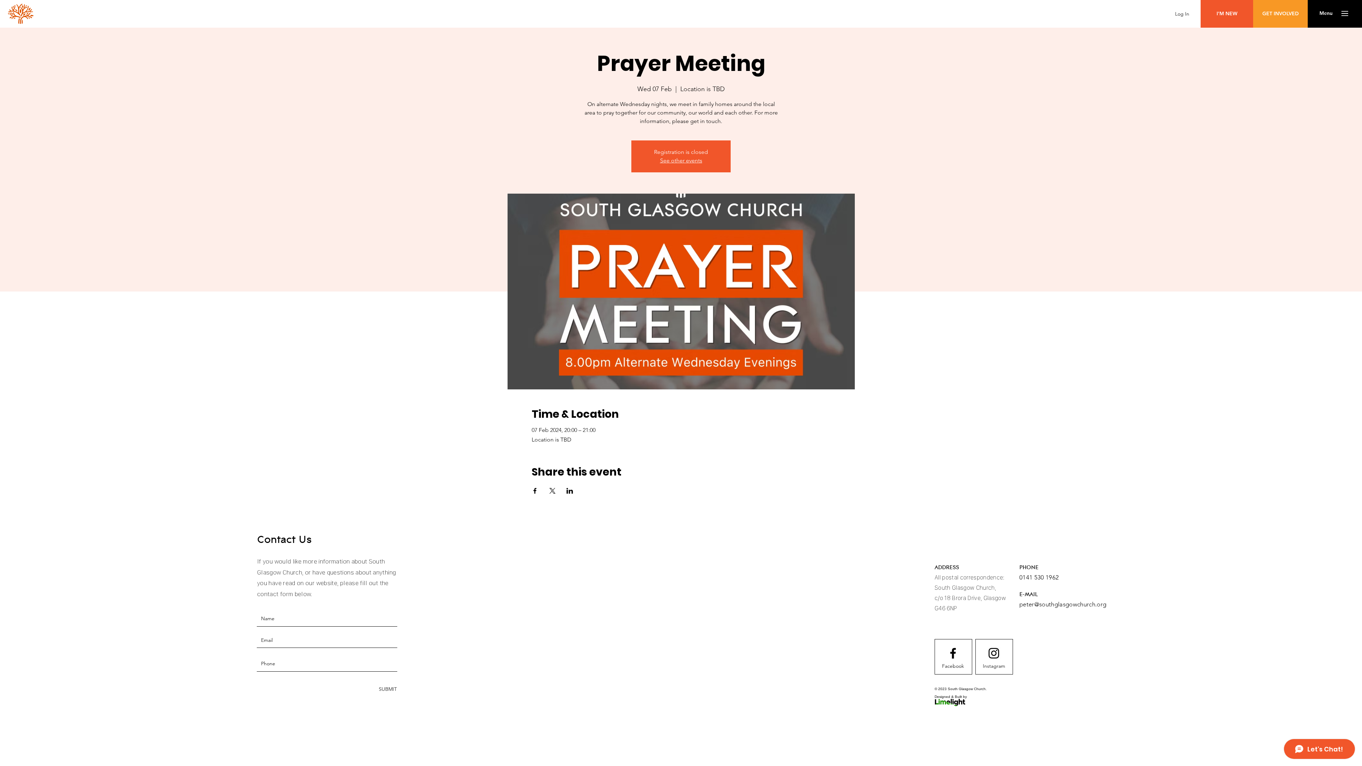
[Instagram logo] (994, 653)
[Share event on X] (552, 491)
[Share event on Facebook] (535, 491)
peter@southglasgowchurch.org (1063, 604)
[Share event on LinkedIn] (569, 491)
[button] (1326, 13)
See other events (681, 160)
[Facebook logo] (953, 653)
